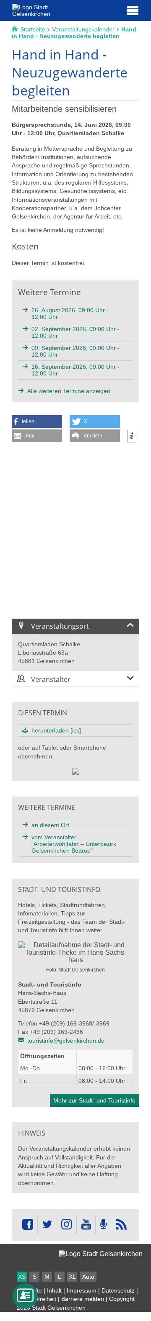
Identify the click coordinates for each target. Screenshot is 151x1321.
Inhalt (54, 1290)
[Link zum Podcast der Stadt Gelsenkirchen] (103, 1224)
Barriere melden (82, 1298)
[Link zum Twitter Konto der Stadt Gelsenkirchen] (47, 1224)
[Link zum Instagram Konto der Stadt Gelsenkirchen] (66, 1224)
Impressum (81, 1290)
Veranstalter (49, 679)
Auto (88, 1276)
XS (22, 1276)
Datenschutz (118, 1290)
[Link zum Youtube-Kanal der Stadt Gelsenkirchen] (86, 1224)
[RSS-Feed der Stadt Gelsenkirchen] (120, 1224)
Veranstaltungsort (59, 626)
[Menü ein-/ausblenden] (132, 10)
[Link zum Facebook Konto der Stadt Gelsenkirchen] (27, 1224)
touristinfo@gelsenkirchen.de (65, 1040)
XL (72, 1276)
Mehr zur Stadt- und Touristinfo (94, 1100)
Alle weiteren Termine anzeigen (68, 391)
